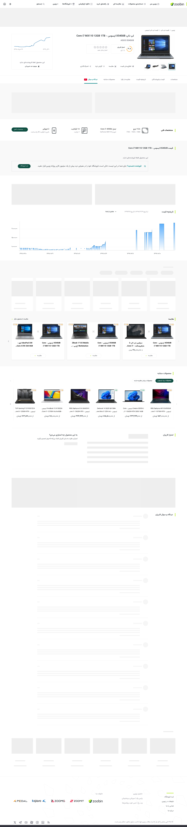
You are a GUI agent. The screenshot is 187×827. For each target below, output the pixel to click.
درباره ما (171, 811)
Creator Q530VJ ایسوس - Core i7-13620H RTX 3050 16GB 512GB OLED (133, 410)
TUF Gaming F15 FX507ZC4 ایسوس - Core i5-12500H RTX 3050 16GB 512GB (25, 410)
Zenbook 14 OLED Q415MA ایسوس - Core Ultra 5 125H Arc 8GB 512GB (106, 410)
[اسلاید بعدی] (8, 341)
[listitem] (149, 341)
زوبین (173, 30)
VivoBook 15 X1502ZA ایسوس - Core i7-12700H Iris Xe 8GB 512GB (52, 410)
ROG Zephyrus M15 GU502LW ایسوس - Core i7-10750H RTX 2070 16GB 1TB (160, 410)
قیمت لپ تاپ (165, 30)
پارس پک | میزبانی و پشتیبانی (132, 798)
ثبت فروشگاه (169, 797)
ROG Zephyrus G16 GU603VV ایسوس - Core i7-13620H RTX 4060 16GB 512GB (79, 410)
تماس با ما (170, 806)
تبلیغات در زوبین (168, 801)
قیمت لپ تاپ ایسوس (151, 30)
